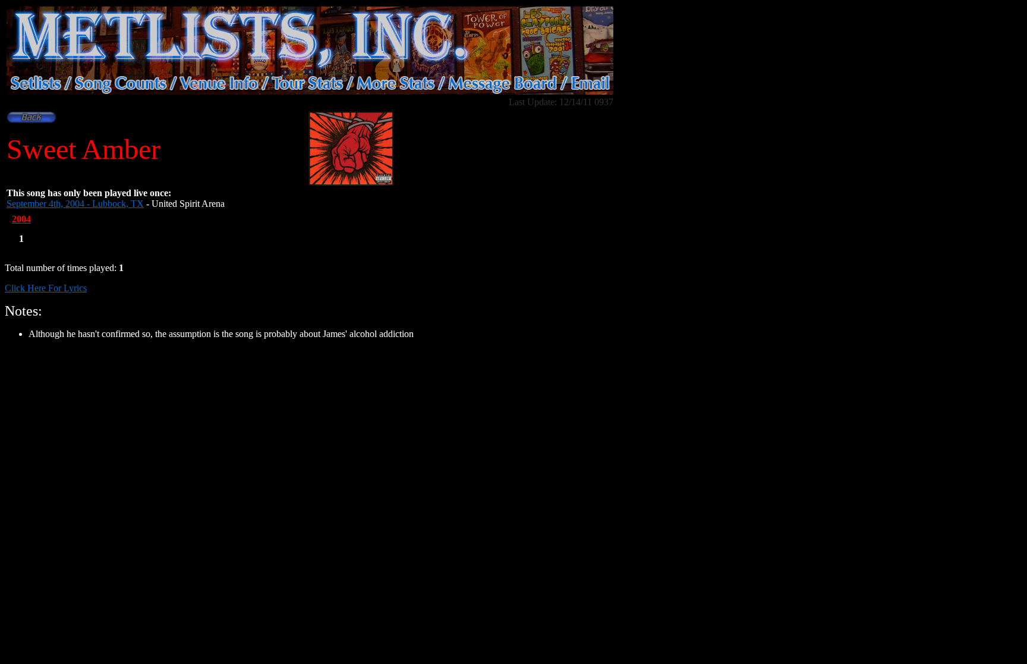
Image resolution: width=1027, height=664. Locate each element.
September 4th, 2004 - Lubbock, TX (75, 204)
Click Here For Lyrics (46, 288)
